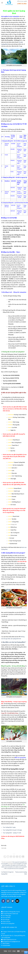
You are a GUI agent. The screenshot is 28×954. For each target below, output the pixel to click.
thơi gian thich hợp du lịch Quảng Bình (16, 868)
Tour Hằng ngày (6, 915)
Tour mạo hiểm (6, 917)
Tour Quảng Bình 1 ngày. (9, 827)
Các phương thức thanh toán (10, 913)
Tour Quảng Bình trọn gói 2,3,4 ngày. (12, 830)
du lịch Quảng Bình (17, 863)
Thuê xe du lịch (6, 921)
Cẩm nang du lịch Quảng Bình (18, 862)
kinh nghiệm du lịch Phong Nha (17, 865)
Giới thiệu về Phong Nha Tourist (11, 911)
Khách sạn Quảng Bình (8, 923)
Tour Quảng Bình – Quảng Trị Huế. (12, 832)
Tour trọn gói (5, 919)
